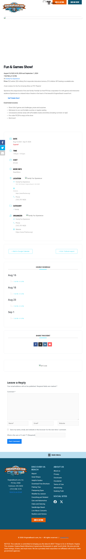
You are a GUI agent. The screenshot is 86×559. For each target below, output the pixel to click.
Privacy (56, 474)
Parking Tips (36, 487)
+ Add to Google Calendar (20, 251)
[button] (55, 502)
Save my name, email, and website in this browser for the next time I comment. (38, 430)
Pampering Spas (38, 490)
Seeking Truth (59, 491)
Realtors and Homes (39, 514)
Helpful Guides (37, 480)
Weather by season (39, 494)
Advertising (58, 488)
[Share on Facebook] (36, 344)
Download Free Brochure (41, 484)
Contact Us (64, 537)
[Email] (50, 344)
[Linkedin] (45, 344)
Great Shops (36, 477)
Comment (11, 392)
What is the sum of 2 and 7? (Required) (21, 435)
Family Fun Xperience (13, 78)
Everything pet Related (40, 497)
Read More (16, 172)
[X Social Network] (40, 344)
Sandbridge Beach (38, 507)
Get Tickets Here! (14, 98)
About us (57, 471)
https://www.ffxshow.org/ (23, 193)
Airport (34, 474)
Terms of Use (59, 484)
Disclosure (58, 478)
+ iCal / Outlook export (66, 251)
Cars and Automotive (39, 501)
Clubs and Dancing (38, 504)
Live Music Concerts (39, 511)
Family (17, 209)
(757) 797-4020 (21, 200)
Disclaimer (58, 481)
